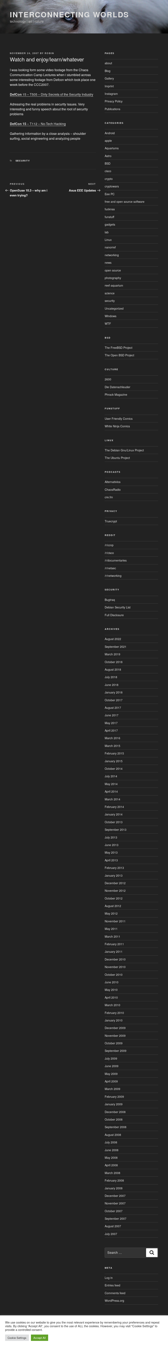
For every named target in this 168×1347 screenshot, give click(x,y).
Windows (110, 316)
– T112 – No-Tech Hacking (38, 123)
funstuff (109, 217)
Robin (49, 53)
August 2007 (113, 1226)
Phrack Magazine (116, 394)
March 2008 (112, 1173)
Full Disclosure (114, 615)
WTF (108, 323)
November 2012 (115, 890)
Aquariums (112, 148)
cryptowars (112, 186)
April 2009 (111, 1081)
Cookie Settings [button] (17, 1338)
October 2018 (114, 662)
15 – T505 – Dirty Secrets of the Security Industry (51, 94)
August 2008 (113, 1135)
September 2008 (115, 1127)
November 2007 (115, 1203)
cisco (108, 171)
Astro (108, 156)
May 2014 (111, 784)
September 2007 (115, 1218)
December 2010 (115, 959)
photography (113, 278)
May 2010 (111, 990)
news (108, 262)
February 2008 (114, 1180)
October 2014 (114, 769)
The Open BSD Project (119, 355)
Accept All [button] (39, 1338)
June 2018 (111, 685)
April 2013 (111, 860)
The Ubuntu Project (117, 458)
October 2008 (114, 1119)
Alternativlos (112, 482)
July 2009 (111, 1058)
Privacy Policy (114, 101)
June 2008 (111, 1150)
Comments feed (115, 1293)
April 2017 (111, 730)
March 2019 (112, 654)
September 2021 (115, 647)
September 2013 (115, 829)
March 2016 (112, 738)
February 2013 (114, 868)
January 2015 (114, 761)
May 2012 (111, 913)
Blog (107, 71)
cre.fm (109, 497)
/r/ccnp (109, 545)
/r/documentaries (116, 560)
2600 (108, 379)
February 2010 (114, 1013)
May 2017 (111, 723)
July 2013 (111, 837)
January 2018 (114, 692)
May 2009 (111, 1074)
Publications (112, 109)
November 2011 (115, 921)
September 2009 (115, 1051)
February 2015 (114, 753)
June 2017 (111, 715)
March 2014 (112, 799)
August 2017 (113, 708)
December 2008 (115, 1112)
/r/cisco (109, 553)
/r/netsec (110, 568)
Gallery (109, 78)
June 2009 (111, 1066)
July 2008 (111, 1142)
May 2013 (111, 852)
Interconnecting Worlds (69, 14)
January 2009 (114, 1104)
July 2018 (111, 677)
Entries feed (112, 1285)
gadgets (110, 224)
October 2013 (114, 822)
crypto (109, 179)
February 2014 (114, 807)
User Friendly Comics (119, 419)
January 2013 (114, 875)
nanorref (110, 247)
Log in (109, 1278)
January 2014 (114, 814)
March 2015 (112, 746)
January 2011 (114, 951)
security (23, 160)
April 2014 (111, 791)
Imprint (109, 86)
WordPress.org (114, 1300)
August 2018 (113, 669)
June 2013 (111, 845)
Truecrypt (111, 521)
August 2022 (113, 639)
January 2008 (114, 1188)
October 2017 (114, 700)
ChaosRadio (113, 489)
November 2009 (115, 1036)
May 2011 (111, 929)
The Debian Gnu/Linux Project (124, 450)
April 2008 (111, 1165)
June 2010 (111, 982)
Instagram (111, 94)
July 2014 (111, 776)
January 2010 (114, 1020)
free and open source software (124, 201)
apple (108, 140)
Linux (108, 240)
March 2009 (112, 1089)
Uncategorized (114, 308)
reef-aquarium (114, 285)
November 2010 (115, 967)
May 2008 (111, 1157)
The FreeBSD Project (118, 348)
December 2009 (115, 1028)
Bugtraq (110, 600)
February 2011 (114, 944)
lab (107, 232)
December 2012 (115, 883)
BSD (107, 163)
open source (113, 270)
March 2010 (112, 1005)
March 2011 (112, 936)
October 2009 (114, 1043)
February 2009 (114, 1096)
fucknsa (110, 209)
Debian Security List (118, 607)
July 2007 (111, 1234)
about (108, 63)
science (110, 293)
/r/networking (113, 576)
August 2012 (113, 906)
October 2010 (114, 975)
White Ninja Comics (117, 426)
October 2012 (114, 898)
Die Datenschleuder (117, 387)
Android (110, 133)
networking (112, 255)
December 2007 (115, 1196)
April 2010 (111, 997)
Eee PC (110, 194)
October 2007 (114, 1211)
